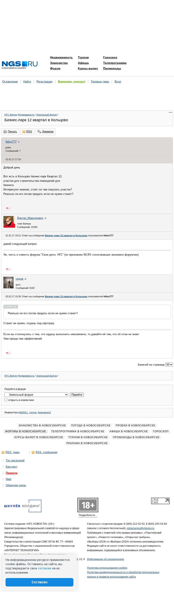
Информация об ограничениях (105, 559)
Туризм (83, 57)
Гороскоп (110, 57)
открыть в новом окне (21, 400)
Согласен (39, 582)
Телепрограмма (114, 63)
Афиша (83, 63)
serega (32, 412)
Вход (118, 81)
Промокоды (112, 68)
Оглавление (10, 81)
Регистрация (44, 81)
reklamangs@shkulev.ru (140, 528)
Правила (11, 473)
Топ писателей (15, 460)
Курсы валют (88, 68)
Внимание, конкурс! (71, 81)
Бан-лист (11, 466)
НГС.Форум (10, 114)
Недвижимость (61, 57)
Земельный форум (46, 114)
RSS (29, 131)
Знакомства (59, 63)
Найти (27, 81)
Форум (55, 68)
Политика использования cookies (107, 567)
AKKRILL (23, 412)
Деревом (47, 131)
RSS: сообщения (46, 452)
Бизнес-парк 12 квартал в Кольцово (66, 235)
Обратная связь (16, 485)
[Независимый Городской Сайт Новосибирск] (20, 65)
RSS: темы (13, 452)
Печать (12, 131)
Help (8, 479)
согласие (44, 568)
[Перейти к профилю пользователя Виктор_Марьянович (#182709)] (9, 226)
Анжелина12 (44, 412)
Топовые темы (100, 81)
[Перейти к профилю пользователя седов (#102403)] (8, 287)
